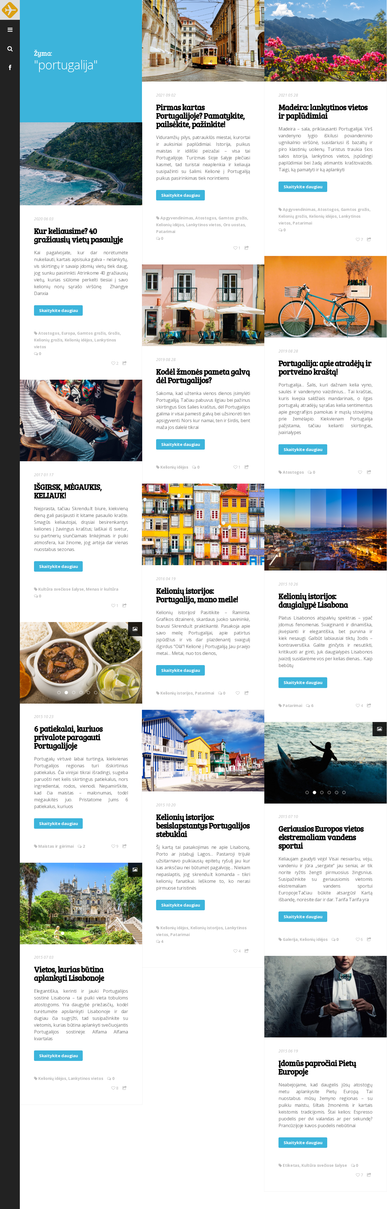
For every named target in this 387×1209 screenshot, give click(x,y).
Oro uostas (234, 224)
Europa (68, 333)
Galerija (290, 939)
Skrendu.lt (10, 10)
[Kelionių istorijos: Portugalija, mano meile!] (203, 524)
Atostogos (205, 218)
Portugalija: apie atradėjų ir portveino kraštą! (324, 367)
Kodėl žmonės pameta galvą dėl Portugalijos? (203, 375)
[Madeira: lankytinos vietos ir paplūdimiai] (325, 41)
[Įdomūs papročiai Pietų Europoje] (325, 996)
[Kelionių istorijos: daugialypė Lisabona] (325, 530)
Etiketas (291, 1165)
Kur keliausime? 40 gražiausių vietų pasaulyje (78, 235)
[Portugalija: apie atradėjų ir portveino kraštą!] (325, 297)
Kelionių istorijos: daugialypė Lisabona (313, 600)
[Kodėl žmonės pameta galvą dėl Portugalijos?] (203, 305)
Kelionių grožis (292, 216)
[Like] (360, 472)
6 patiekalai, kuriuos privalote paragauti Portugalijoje (68, 737)
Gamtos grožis (232, 218)
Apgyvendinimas (176, 218)
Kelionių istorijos (176, 693)
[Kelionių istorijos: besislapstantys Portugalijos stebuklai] (203, 750)
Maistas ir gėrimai (56, 846)
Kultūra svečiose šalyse (61, 589)
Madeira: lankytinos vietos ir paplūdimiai (322, 111)
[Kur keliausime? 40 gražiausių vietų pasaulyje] (81, 163)
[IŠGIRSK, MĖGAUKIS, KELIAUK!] (81, 420)
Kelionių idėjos (170, 224)
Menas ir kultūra (102, 589)
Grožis (114, 333)
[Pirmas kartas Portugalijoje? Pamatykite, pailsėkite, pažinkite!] (203, 41)
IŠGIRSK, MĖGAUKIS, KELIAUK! (68, 491)
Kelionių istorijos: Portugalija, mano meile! (197, 594)
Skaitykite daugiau (180, 195)
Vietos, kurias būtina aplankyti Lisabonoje (69, 973)
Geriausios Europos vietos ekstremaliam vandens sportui (320, 837)
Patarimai (165, 231)
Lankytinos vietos (203, 224)
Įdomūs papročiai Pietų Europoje (317, 1067)
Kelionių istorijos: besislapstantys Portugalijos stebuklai (203, 825)
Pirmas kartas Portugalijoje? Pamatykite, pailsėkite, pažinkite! (200, 115)
